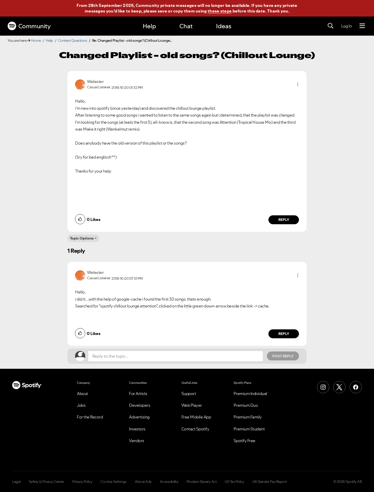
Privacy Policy (82, 481)
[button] (297, 84)
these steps (220, 11)
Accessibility (169, 481)
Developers (139, 405)
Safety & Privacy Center (46, 481)
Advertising (139, 417)
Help (149, 26)
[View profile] (80, 84)
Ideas (223, 26)
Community (34, 26)
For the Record (90, 417)
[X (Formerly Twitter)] (339, 387)
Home (36, 40)
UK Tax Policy (234, 481)
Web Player (191, 405)
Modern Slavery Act (201, 481)
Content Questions (72, 40)
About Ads (143, 481)
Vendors (136, 440)
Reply (283, 219)
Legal (16, 481)
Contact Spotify (195, 429)
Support (188, 393)
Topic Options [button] (82, 238)
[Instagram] (323, 387)
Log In (346, 26)
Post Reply (283, 356)
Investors (137, 429)
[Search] (330, 26)
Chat (186, 26)
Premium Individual (250, 393)
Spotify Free (244, 440)
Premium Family (248, 417)
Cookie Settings (113, 481)
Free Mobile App (196, 417)
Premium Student (249, 429)
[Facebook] (356, 387)
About (82, 393)
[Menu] (362, 26)
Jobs (81, 405)
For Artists (138, 393)
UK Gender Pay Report (269, 481)
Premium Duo (246, 405)
